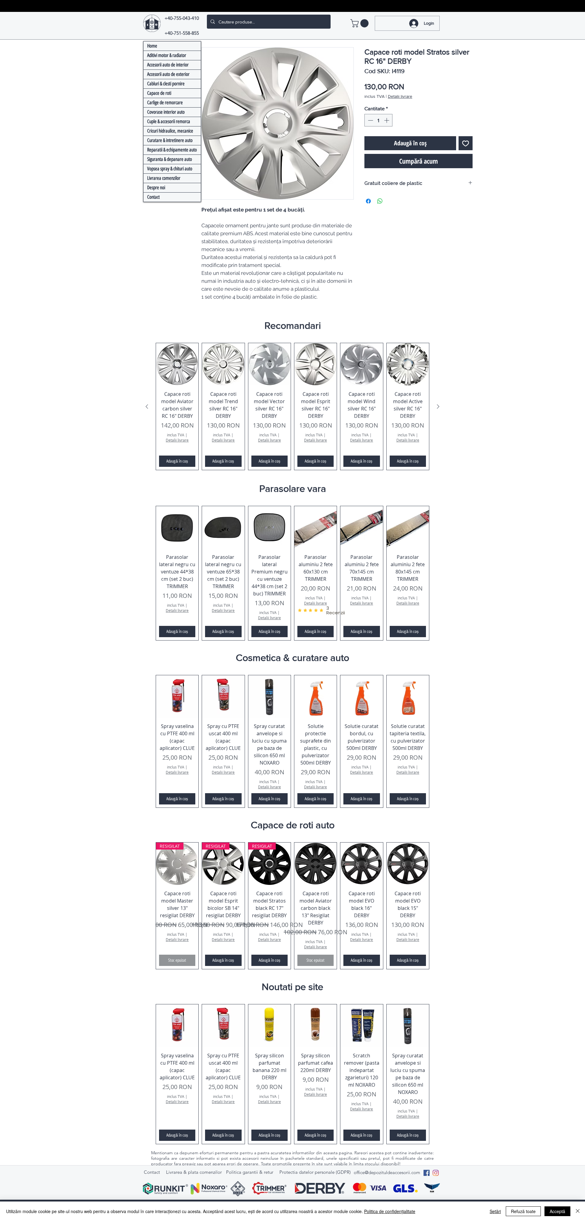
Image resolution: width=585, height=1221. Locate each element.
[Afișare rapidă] (177, 364)
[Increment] (387, 120)
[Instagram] (436, 1173)
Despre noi (156, 187)
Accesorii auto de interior (168, 65)
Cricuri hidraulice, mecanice (170, 131)
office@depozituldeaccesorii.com (387, 1172)
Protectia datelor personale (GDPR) (315, 1172)
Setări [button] (495, 1211)
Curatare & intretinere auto (170, 140)
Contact (153, 197)
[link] (360, 23)
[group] (292, 406)
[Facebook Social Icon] (427, 1173)
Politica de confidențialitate (389, 1211)
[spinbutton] (378, 120)
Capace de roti (159, 93)
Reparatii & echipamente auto (172, 150)
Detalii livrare (400, 96)
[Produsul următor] (438, 406)
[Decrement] (369, 120)
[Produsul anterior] (147, 406)
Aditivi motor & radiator (166, 55)
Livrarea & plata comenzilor (194, 1172)
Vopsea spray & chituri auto (169, 169)
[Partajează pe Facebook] (368, 201)
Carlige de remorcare (165, 102)
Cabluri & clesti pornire (166, 84)
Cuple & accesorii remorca (168, 121)
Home (152, 46)
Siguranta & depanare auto (169, 159)
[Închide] (577, 1211)
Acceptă (557, 1211)
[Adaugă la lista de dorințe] (466, 143)
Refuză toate (523, 1211)
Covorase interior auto (166, 112)
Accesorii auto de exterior (168, 74)
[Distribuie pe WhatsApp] (380, 201)
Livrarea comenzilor (163, 178)
